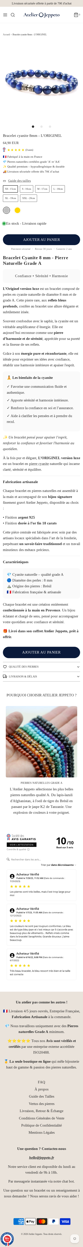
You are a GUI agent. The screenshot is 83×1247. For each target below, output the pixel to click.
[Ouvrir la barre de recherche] (14, 15)
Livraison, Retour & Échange (41, 1111)
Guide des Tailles (41, 1096)
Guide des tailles (19, 181)
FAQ (41, 1082)
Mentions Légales (42, 1132)
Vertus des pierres (41, 1104)
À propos (41, 1089)
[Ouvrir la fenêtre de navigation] (5, 15)
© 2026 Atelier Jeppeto (31, 1234)
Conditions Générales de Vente (41, 1118)
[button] (41, 80)
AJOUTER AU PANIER (41, 240)
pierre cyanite (39, 464)
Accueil (6, 34)
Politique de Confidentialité (41, 1125)
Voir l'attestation (21, 844)
